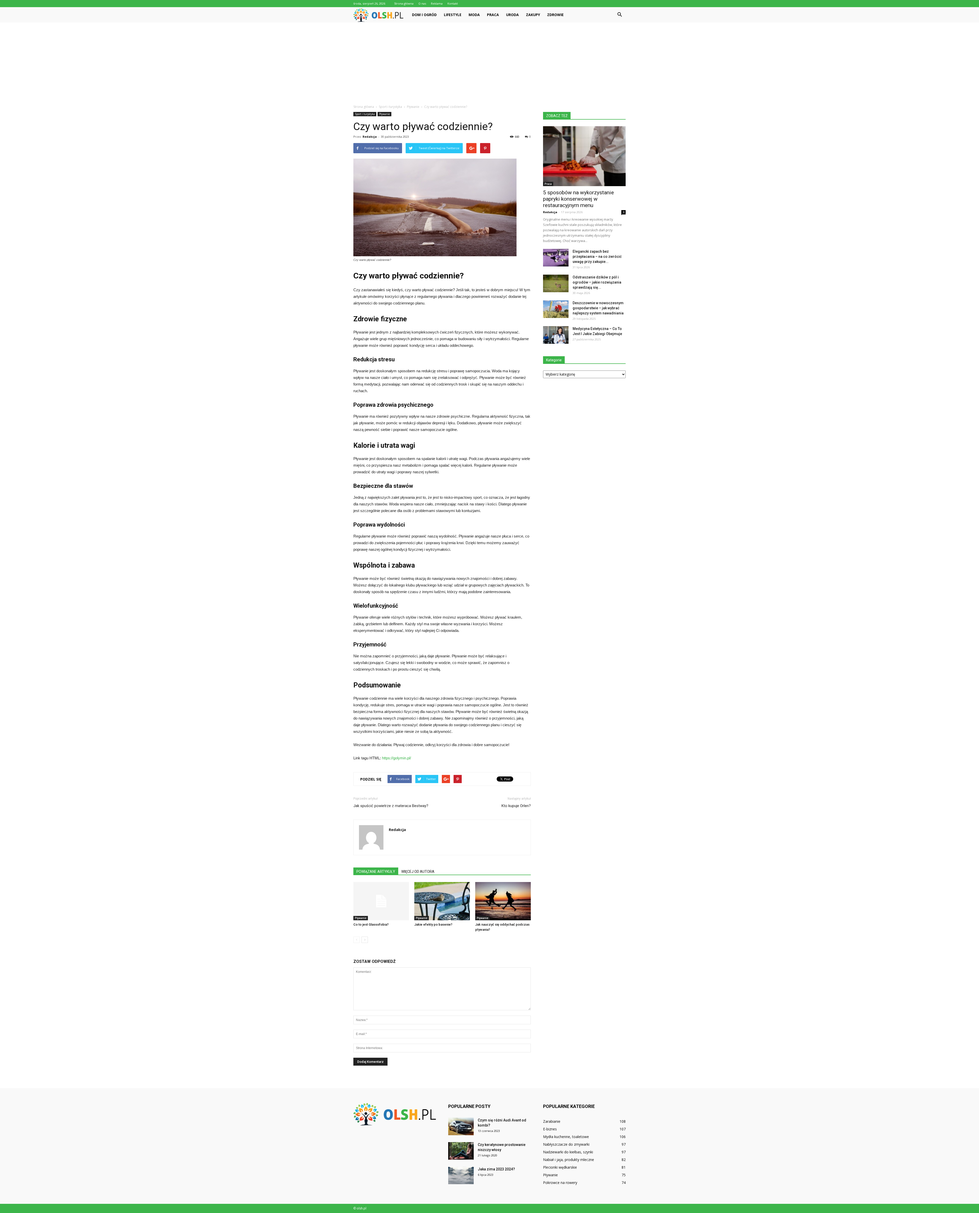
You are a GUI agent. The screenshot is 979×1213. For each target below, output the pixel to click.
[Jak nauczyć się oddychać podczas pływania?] (503, 901)
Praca (493, 14)
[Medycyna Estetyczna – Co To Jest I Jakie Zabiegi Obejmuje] (556, 335)
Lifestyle (452, 14)
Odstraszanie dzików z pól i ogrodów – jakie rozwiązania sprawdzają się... (597, 282)
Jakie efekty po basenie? (433, 924)
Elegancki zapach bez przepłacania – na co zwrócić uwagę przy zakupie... (597, 256)
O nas (422, 3)
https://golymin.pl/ (396, 758)
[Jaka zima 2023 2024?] (461, 1175)
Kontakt (452, 3)
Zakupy (533, 14)
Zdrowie (555, 14)
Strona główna (404, 3)
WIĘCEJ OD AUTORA (417, 872)
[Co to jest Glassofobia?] (381, 901)
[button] (619, 15)
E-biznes (550, 1129)
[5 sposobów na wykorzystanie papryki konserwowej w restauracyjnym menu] (584, 156)
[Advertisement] (489, 60)
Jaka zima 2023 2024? (496, 1169)
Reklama (437, 3)
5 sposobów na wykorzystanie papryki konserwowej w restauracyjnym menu (578, 198)
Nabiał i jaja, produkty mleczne (568, 1159)
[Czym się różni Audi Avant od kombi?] (461, 1126)
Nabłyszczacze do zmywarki (566, 1144)
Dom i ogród (424, 14)
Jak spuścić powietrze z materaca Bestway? (390, 805)
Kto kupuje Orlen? (516, 805)
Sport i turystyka (365, 114)
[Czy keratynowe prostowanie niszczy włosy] (461, 1151)
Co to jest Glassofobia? (371, 924)
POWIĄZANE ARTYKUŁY (375, 872)
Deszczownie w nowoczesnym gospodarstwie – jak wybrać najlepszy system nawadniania (598, 308)
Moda (474, 14)
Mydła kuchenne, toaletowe (566, 1136)
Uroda (512, 14)
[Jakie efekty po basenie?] (442, 901)
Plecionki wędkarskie (560, 1167)
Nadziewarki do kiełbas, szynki (568, 1152)
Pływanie (384, 114)
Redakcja (370, 136)
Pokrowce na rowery (560, 1182)
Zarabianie (551, 1121)
